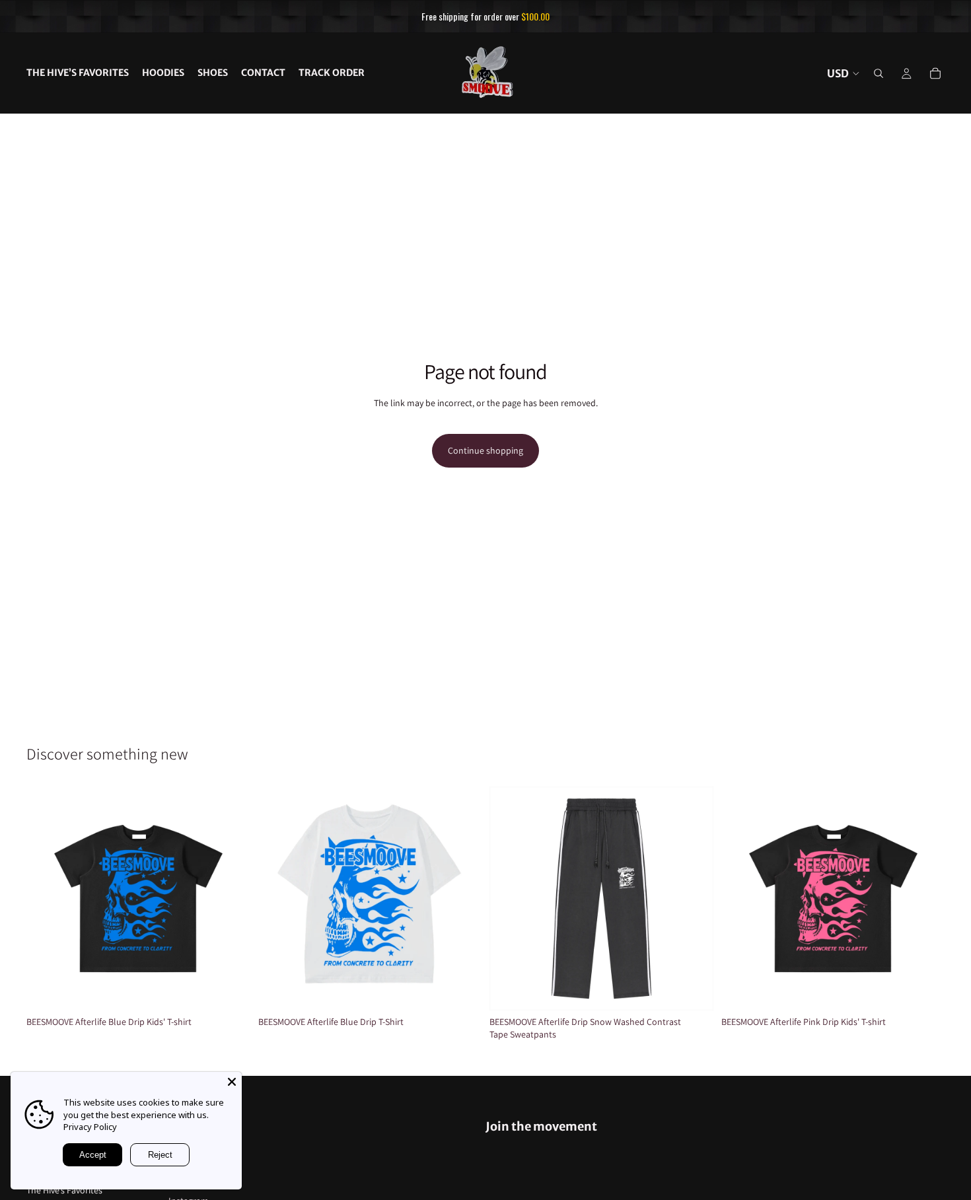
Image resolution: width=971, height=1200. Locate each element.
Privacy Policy (90, 1127)
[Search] (878, 73)
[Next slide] (230, 898)
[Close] (231, 1081)
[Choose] (230, 990)
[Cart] (935, 73)
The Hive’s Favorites (64, 1190)
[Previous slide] (46, 898)
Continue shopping (485, 450)
